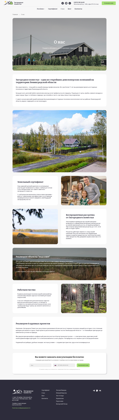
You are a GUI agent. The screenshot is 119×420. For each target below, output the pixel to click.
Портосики (59, 401)
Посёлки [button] (40, 9)
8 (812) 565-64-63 (79, 2)
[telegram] (62, 3)
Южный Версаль (61, 393)
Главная (15, 14)
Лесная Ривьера (61, 390)
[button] (109, 3)
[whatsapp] (66, 3)
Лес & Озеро (60, 395)
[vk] (70, 3)
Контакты (78, 9)
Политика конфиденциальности (21, 408)
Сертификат (52, 9)
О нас (63, 9)
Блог (69, 9)
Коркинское (60, 398)
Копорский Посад (61, 404)
